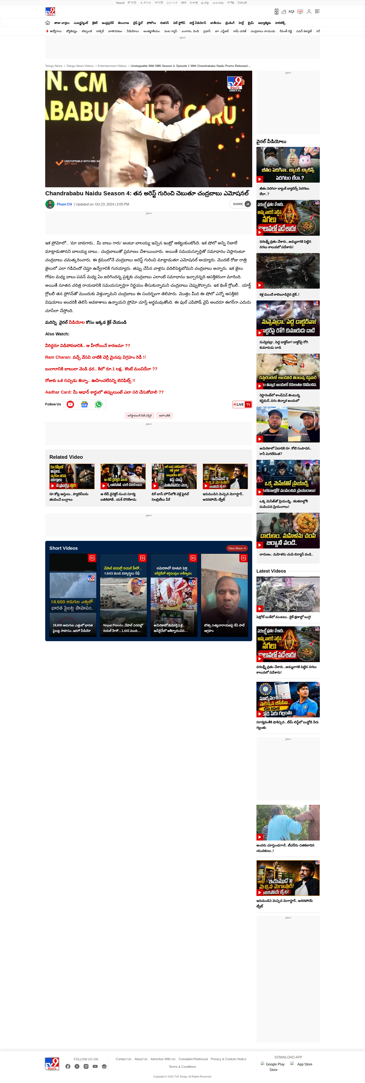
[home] (47, 22)
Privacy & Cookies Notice (228, 1059)
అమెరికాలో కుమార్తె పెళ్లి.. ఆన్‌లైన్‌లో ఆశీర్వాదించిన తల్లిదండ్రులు (169, 628)
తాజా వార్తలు (61, 23)
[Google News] (104, 1066)
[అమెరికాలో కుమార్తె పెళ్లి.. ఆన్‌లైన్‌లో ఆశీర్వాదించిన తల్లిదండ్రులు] (174, 595)
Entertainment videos (112, 66)
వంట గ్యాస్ (170, 31)
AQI (291, 11)
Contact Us (123, 1059)
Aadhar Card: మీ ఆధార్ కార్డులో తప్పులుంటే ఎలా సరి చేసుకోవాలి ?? (104, 392)
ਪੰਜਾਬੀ (193, 2)
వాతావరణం (115, 31)
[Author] (50, 204)
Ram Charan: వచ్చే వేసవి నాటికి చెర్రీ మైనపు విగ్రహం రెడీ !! (95, 357)
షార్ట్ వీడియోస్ (197, 23)
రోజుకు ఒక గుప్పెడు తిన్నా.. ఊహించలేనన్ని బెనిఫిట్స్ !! (90, 380)
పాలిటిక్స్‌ (280, 23)
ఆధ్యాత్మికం (264, 23)
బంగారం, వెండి (190, 31)
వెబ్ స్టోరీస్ (179, 23)
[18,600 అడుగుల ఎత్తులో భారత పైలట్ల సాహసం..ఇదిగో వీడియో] (73, 595)
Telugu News (53, 66)
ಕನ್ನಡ (145, 2)
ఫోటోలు (151, 23)
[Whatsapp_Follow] (99, 404)
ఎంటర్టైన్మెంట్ (81, 23)
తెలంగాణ (123, 23)
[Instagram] (86, 1066)
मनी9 (230, 2)
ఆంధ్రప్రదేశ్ (108, 23)
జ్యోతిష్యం (71, 31)
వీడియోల (77, 322)
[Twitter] (77, 1066)
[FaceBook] (67, 1066)
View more (235, 548)
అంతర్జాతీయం (151, 31)
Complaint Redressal (193, 1059)
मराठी (159, 2)
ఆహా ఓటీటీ (164, 415)
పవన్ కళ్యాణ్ (304, 31)
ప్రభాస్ (207, 31)
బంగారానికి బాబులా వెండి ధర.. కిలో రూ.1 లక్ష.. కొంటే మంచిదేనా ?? (101, 369)
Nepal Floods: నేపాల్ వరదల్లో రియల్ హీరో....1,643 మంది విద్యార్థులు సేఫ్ (123, 628)
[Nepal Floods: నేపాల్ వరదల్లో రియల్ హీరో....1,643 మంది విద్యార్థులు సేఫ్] (123, 595)
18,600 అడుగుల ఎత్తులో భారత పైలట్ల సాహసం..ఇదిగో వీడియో (73, 627)
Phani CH (64, 204)
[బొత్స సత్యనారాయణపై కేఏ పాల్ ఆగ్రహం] (224, 595)
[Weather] (283, 11)
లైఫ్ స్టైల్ (138, 23)
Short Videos (63, 548)
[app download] (275, 12)
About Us (141, 1059)
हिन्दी (132, 2)
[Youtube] (70, 404)
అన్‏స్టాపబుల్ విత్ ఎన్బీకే (139, 415)
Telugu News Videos (80, 66)
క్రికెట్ (95, 23)
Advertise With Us (163, 1059)
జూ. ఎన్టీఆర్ (222, 31)
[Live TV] (298, 12)
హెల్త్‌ (241, 23)
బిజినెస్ (164, 23)
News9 (120, 2)
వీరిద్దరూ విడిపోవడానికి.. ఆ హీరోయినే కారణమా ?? (87, 345)
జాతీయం (215, 23)
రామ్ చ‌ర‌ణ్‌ (239, 31)
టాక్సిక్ (100, 31)
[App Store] (303, 1067)
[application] (148, 129)
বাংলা (183, 2)
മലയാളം (218, 2)
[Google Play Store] (273, 1067)
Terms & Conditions (182, 1066)
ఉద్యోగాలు (56, 31)
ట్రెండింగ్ (229, 23)
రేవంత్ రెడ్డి (286, 31)
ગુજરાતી (171, 2)
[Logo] (50, 11)
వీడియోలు (133, 31)
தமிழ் (205, 2)
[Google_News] (85, 404)
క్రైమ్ (251, 23)
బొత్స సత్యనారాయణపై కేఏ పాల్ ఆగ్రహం (224, 627)
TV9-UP (242, 2)
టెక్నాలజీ (87, 31)
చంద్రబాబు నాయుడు (263, 31)
